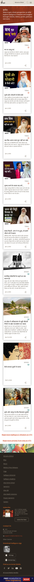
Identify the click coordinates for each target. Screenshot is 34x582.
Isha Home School (9, 482)
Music (5, 463)
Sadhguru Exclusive (9, 475)
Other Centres (7, 539)
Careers (5, 502)
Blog (4, 460)
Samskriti (6, 486)
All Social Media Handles (10, 572)
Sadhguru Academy (9, 479)
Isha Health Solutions (10, 494)
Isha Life (6, 490)
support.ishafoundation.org (13, 536)
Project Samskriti (8, 498)
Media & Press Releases (10, 467)
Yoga (4, 471)
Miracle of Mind (8, 456)
